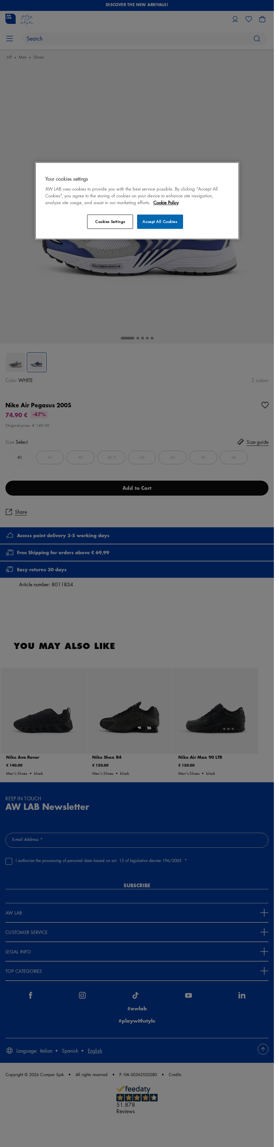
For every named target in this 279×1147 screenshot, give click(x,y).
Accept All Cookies (160, 221)
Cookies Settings (110, 221)
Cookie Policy (166, 202)
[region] (137, 200)
